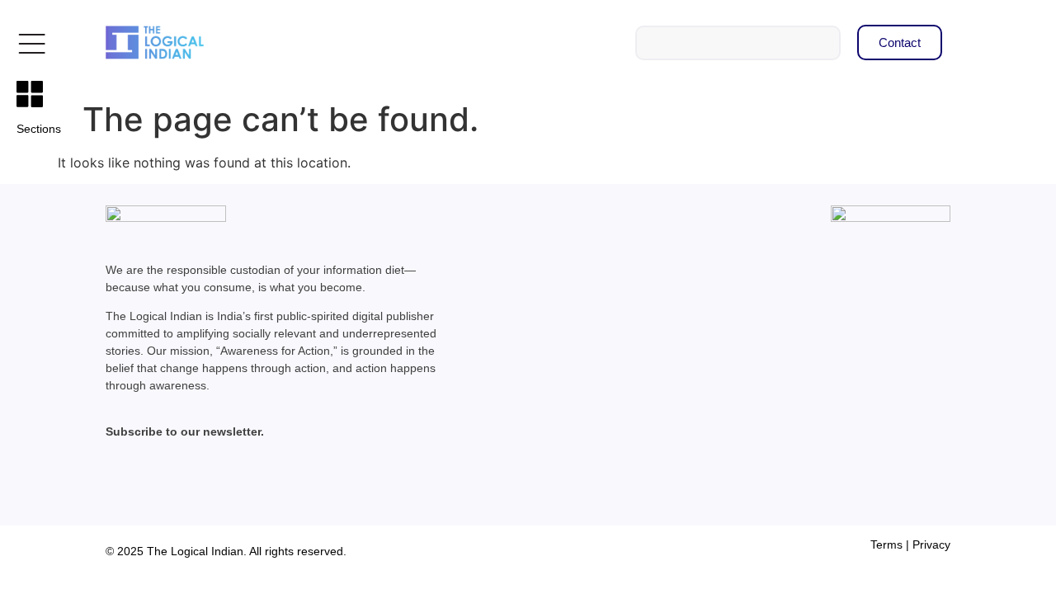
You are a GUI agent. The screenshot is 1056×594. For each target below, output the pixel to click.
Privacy (931, 544)
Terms (886, 544)
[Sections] (29, 94)
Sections (38, 128)
